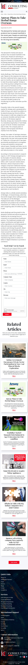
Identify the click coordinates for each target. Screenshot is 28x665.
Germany (3, 624)
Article (5, 14)
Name (5, 258)
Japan (2, 617)
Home (2, 14)
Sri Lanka (3, 628)
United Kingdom (5, 615)
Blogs (2, 586)
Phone (5, 271)
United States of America (7, 620)
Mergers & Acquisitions (7, 602)
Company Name (7, 277)
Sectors (3, 584)
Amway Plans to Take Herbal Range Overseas (14, 400)
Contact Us (4, 590)
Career (3, 588)
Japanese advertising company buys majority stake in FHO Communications (14, 541)
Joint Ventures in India (7, 597)
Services (13, 1)
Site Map (17, 663)
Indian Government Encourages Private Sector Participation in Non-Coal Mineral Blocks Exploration (14, 364)
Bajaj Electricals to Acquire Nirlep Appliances (14, 472)
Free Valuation (19, 1)
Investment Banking (6, 604)
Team (25, 1)
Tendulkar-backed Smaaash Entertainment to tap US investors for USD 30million (14, 436)
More (14, 376)
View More (14, 562)
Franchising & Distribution (8, 608)
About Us (3, 577)
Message (5, 295)
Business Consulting (6, 606)
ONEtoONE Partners (6, 579)
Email (4, 265)
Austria (3, 622)
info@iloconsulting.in (9, 642)
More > (3, 630)
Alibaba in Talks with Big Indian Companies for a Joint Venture (14, 505)
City (4, 289)
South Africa (4, 626)
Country (5, 283)
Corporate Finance (6, 599)
